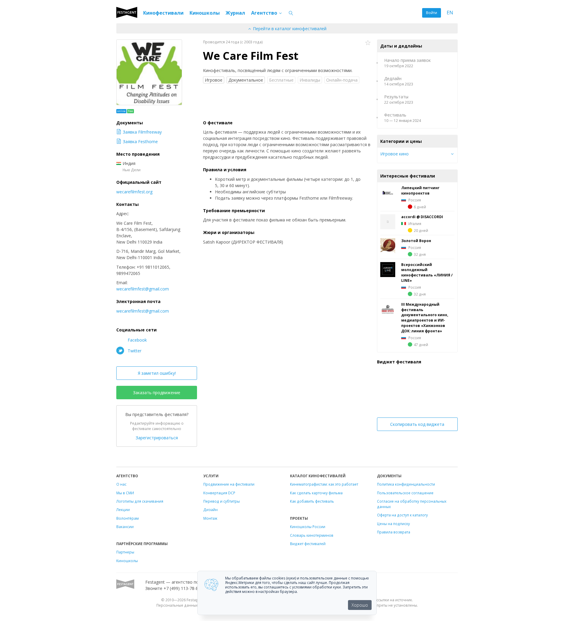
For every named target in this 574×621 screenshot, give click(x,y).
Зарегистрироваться (157, 437)
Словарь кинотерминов (311, 535)
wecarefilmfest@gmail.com (142, 289)
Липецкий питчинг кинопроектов (420, 190)
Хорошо (360, 605)
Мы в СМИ (125, 492)
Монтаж (210, 518)
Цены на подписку (393, 523)
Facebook (136, 340)
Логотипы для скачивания (139, 501)
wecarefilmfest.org (134, 192)
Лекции (123, 509)
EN (450, 13)
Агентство (264, 13)
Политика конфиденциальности (406, 484)
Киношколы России (307, 526)
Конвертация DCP (219, 492)
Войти (431, 12)
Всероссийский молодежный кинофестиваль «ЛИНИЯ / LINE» (427, 272)
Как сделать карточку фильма (316, 492)
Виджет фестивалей (308, 543)
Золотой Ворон (416, 240)
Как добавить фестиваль (312, 501)
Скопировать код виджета (417, 424)
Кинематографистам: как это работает (324, 484)
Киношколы (205, 13)
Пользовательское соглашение (405, 492)
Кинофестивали (163, 13)
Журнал (235, 13)
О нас (121, 484)
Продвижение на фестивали (228, 484)
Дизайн (210, 509)
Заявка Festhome (140, 141)
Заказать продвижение (156, 392)
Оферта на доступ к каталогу (402, 515)
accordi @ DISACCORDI (422, 216)
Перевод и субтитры (221, 501)
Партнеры (125, 552)
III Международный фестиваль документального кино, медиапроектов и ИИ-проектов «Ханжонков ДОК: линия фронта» (424, 317)
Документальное (245, 80)
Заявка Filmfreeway (142, 132)
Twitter (133, 351)
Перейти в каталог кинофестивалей (289, 28)
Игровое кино (394, 154)
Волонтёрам (127, 518)
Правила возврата (393, 532)
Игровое (213, 80)
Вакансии (125, 526)
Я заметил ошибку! (157, 373)
